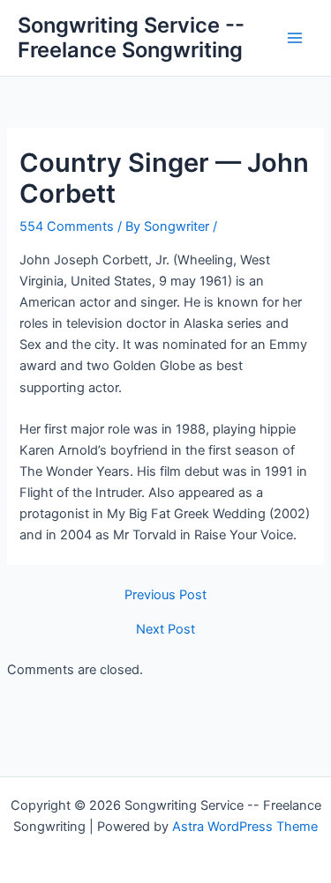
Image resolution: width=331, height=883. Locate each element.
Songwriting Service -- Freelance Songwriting (131, 37)
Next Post (165, 629)
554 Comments (66, 226)
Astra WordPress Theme (245, 827)
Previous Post (165, 595)
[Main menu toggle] (294, 37)
